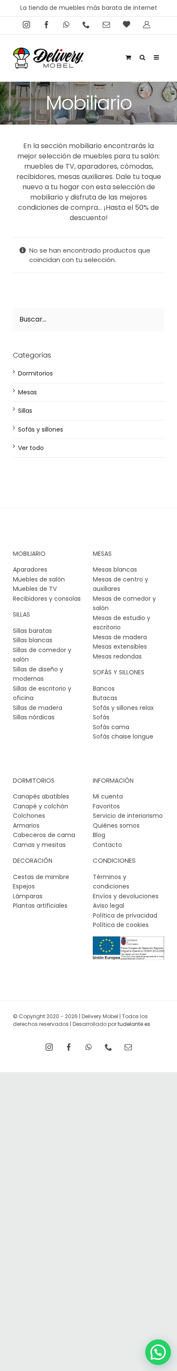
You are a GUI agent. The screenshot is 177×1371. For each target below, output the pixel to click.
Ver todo (31, 448)
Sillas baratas (32, 630)
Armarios (26, 825)
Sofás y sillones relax (123, 707)
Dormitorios (35, 373)
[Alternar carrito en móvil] (128, 56)
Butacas (105, 698)
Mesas (27, 392)
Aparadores (30, 569)
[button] (158, 1352)
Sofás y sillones (40, 429)
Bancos (104, 688)
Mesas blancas (115, 569)
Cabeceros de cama (44, 835)
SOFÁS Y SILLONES (118, 672)
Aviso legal (108, 905)
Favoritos (106, 806)
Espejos (24, 886)
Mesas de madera (120, 637)
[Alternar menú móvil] (157, 56)
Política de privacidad (125, 915)
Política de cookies (121, 925)
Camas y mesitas (39, 844)
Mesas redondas (117, 656)
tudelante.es (134, 1024)
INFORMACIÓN (113, 780)
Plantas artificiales (40, 905)
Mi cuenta (108, 796)
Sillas (25, 410)
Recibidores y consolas (47, 598)
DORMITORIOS (34, 780)
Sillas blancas (32, 640)
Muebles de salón (39, 579)
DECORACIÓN (32, 860)
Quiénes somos (116, 825)
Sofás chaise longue (123, 736)
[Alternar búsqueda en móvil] (142, 56)
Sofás (101, 717)
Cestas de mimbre (41, 877)
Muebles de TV (35, 588)
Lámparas (28, 896)
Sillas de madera (37, 707)
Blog (99, 835)
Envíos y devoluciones (126, 896)
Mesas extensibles (120, 646)
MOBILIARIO (29, 553)
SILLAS (21, 614)
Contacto (107, 844)
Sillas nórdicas (34, 717)
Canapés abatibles (41, 796)
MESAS (102, 553)
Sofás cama (111, 727)
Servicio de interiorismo (128, 815)
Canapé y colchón (40, 806)
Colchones (29, 815)
